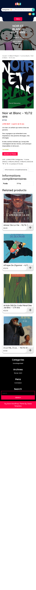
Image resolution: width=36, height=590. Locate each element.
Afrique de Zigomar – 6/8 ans (17, 265)
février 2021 (18, 373)
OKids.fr (16, 37)
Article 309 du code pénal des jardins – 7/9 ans (17, 306)
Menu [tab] (18, 19)
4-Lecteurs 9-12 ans (16, 164)
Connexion (18, 383)
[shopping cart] (30, 14)
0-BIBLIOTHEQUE (13, 56)
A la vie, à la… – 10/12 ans (16, 348)
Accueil (4, 56)
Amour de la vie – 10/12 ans (16, 225)
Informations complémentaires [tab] (16, 170)
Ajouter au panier (10, 154)
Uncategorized (18, 363)
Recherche (33, 9)
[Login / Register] (33, 14)
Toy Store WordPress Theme (14, 404)
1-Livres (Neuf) (24, 56)
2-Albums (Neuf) (13, 161)
